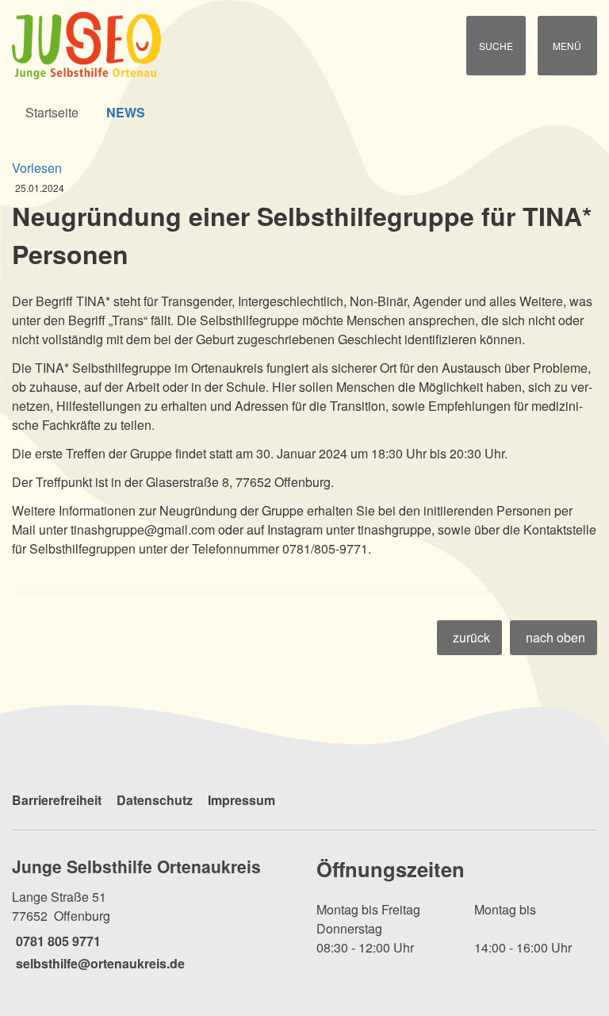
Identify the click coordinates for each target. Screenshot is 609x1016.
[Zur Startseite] (101, 45)
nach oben (555, 637)
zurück (471, 637)
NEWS (125, 112)
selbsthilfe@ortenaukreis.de (98, 963)
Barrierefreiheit (57, 800)
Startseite (52, 112)
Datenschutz (155, 800)
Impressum (241, 800)
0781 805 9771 (56, 941)
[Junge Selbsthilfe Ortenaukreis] (152, 913)
